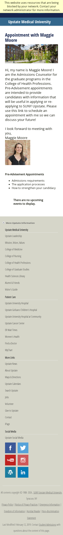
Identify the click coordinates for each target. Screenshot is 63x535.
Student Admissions (47, 524)
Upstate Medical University (29, 21)
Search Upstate (11, 390)
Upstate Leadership (13, 236)
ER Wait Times (11, 330)
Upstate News (11, 364)
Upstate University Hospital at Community (23, 316)
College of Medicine (13, 249)
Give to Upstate (11, 410)
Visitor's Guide (11, 289)
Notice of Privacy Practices (26, 504)
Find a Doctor (11, 343)
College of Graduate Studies (17, 269)
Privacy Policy (7, 504)
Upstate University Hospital (16, 303)
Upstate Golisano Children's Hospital (21, 310)
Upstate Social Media (14, 438)
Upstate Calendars (13, 384)
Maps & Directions (13, 377)
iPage (7, 424)
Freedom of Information (14, 511)
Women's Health (12, 336)
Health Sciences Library (15, 276)
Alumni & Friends (12, 283)
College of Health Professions (18, 263)
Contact (8, 417)
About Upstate (11, 370)
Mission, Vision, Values (15, 243)
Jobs (7, 397)
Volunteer (9, 404)
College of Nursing (13, 256)
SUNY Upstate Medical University (47, 492)
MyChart (8, 350)
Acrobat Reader (33, 511)
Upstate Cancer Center (14, 323)
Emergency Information (50, 504)
